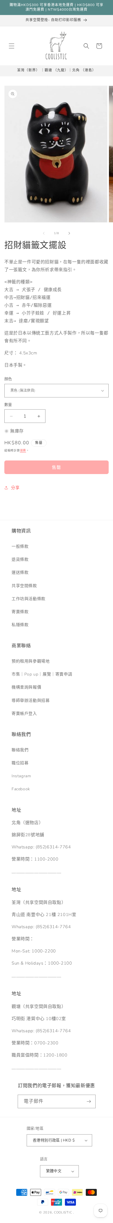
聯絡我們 (20, 750)
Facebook (21, 789)
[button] (11, 46)
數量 (8, 404)
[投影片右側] (69, 233)
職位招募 (20, 763)
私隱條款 (20, 625)
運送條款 (20, 572)
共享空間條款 (24, 586)
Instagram (21, 776)
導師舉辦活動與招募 (31, 700)
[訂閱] (89, 1101)
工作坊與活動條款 (28, 599)
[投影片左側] (43, 233)
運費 (23, 451)
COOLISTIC (63, 1212)
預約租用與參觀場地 (31, 661)
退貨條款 (20, 559)
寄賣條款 (20, 612)
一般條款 (20, 546)
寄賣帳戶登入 (24, 713)
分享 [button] (15, 488)
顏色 (8, 379)
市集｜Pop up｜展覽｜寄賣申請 (42, 674)
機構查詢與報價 (26, 687)
